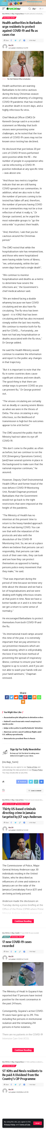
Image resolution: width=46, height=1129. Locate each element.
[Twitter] (11, 697)
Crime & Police (9, 804)
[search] (29, 8)
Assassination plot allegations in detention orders (23, 717)
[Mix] (34, 697)
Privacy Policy (9, 1125)
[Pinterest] (25, 697)
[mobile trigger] (4, 8)
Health (6, 937)
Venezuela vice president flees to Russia (19, 738)
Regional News (9, 17)
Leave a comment (36, 790)
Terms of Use (24, 1125)
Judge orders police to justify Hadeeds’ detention (23, 728)
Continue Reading (23, 921)
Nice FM (10, 45)
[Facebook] (7, 697)
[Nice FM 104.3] (16, 8)
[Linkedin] (21, 697)
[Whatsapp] (39, 697)
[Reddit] (16, 697)
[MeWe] (30, 697)
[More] (23, 702)
